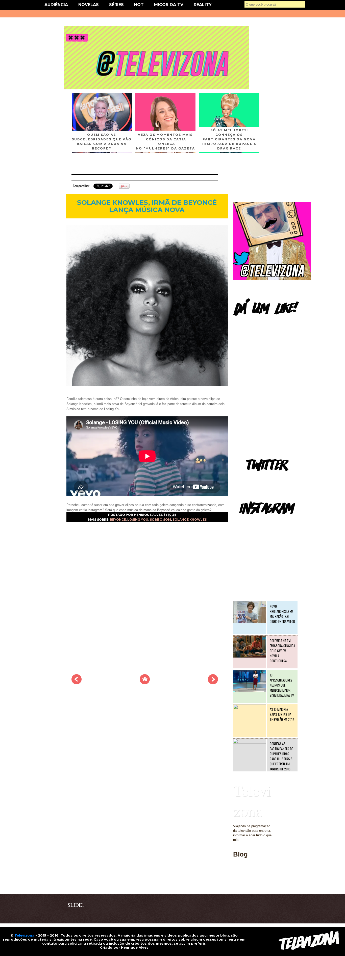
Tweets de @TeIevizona (250, 478)
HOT (139, 4)
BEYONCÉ (118, 519)
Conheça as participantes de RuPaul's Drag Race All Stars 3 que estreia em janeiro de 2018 (281, 756)
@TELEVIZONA (245, 521)
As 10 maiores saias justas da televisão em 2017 (282, 714)
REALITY (203, 4)
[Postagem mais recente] (76, 682)
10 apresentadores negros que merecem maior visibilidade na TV (282, 685)
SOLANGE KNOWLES (190, 519)
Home (237, 883)
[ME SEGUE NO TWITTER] (272, 279)
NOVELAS (88, 4)
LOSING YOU (137, 519)
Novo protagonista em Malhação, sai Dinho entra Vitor (282, 614)
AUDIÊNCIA (56, 4)
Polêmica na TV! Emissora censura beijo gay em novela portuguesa (282, 650)
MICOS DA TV (168, 4)
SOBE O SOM (160, 519)
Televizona (252, 800)
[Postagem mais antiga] (213, 682)
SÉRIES (116, 4)
